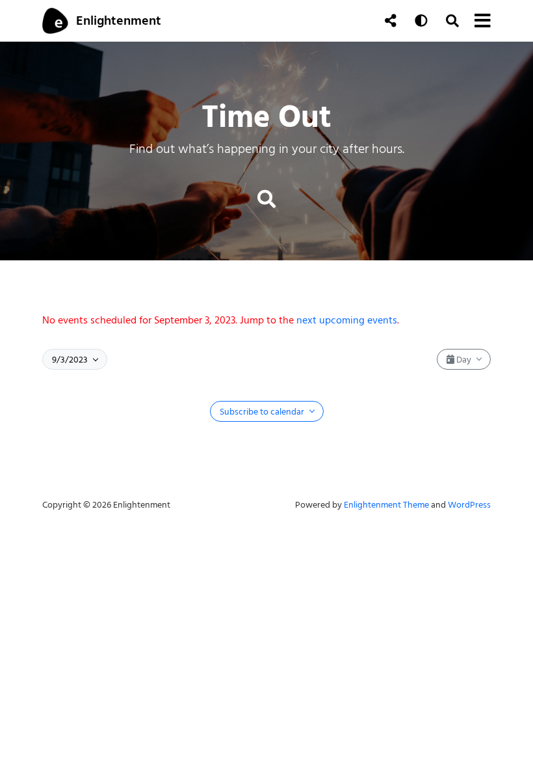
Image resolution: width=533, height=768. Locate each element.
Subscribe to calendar (263, 412)
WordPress (469, 505)
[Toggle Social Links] (390, 21)
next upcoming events (346, 320)
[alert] (266, 320)
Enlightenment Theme (386, 505)
